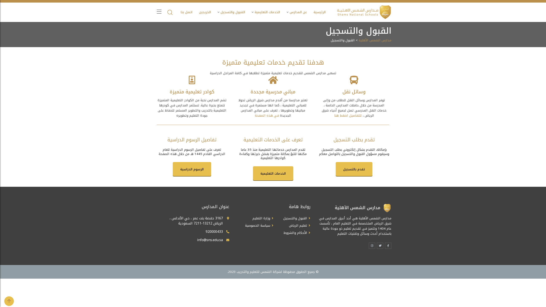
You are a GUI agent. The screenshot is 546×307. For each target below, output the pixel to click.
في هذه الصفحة (267, 116)
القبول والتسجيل (233, 12)
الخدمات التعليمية (267, 12)
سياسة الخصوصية (257, 226)
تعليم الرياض (298, 226)
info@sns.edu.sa (210, 240)
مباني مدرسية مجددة (273, 91)
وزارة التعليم (261, 218)
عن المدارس (298, 12)
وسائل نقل (354, 91)
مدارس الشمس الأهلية (375, 40)
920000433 (214, 231)
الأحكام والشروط (295, 233)
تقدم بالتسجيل (354, 169)
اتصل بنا (186, 12)
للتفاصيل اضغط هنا (348, 116)
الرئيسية (320, 12)
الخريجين (205, 12)
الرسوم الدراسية (192, 169)
